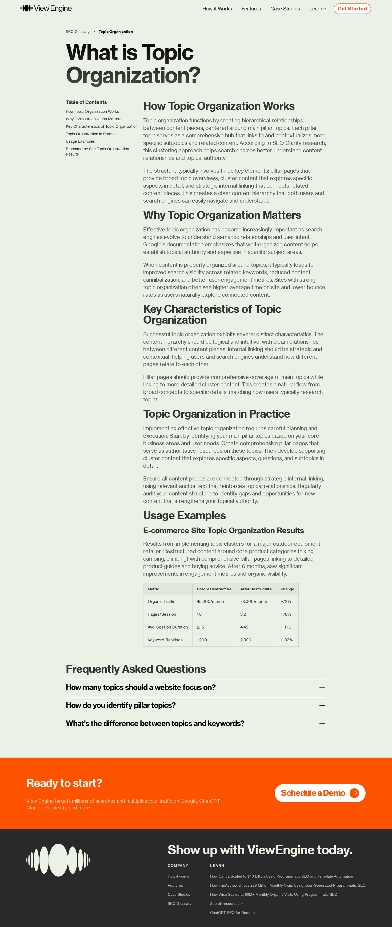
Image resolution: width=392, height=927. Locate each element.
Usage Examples (80, 141)
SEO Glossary (179, 903)
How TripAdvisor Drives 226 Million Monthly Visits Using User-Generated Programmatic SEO (288, 885)
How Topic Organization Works (92, 111)
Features (251, 8)
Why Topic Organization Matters (93, 119)
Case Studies (285, 8)
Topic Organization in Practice (92, 133)
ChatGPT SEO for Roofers (232, 912)
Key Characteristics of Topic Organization (102, 126)
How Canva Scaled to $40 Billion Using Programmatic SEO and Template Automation (281, 876)
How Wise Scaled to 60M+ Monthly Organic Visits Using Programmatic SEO (273, 894)
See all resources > (226, 903)
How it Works (217, 8)
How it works (178, 876)
